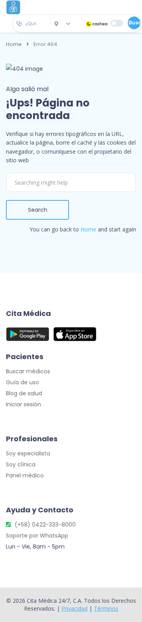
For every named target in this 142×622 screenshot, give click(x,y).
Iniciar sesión (23, 404)
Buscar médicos (28, 371)
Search (37, 210)
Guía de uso (22, 382)
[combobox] (31, 23)
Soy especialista (28, 453)
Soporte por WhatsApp (37, 535)
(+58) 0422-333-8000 (45, 524)
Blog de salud (24, 393)
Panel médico (25, 475)
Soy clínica (21, 464)
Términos (106, 608)
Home (14, 44)
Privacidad (75, 608)
